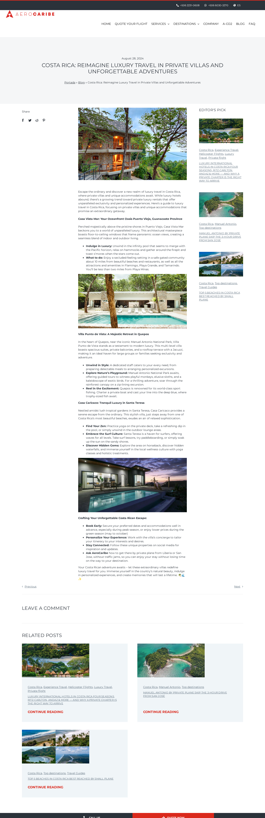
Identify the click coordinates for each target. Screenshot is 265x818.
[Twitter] (29, 120)
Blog (81, 82)
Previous (30, 586)
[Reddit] (36, 120)
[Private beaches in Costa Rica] (221, 253)
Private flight (217, 157)
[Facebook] (22, 120)
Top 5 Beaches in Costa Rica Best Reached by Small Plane (219, 296)
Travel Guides (208, 287)
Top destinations (210, 228)
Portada (69, 82)
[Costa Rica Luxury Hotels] (221, 120)
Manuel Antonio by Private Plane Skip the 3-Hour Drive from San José (220, 237)
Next (237, 586)
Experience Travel (226, 150)
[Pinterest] (43, 120)
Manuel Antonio (225, 224)
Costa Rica (206, 150)
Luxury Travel (103, 687)
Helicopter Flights (211, 154)
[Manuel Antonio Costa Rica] (221, 193)
